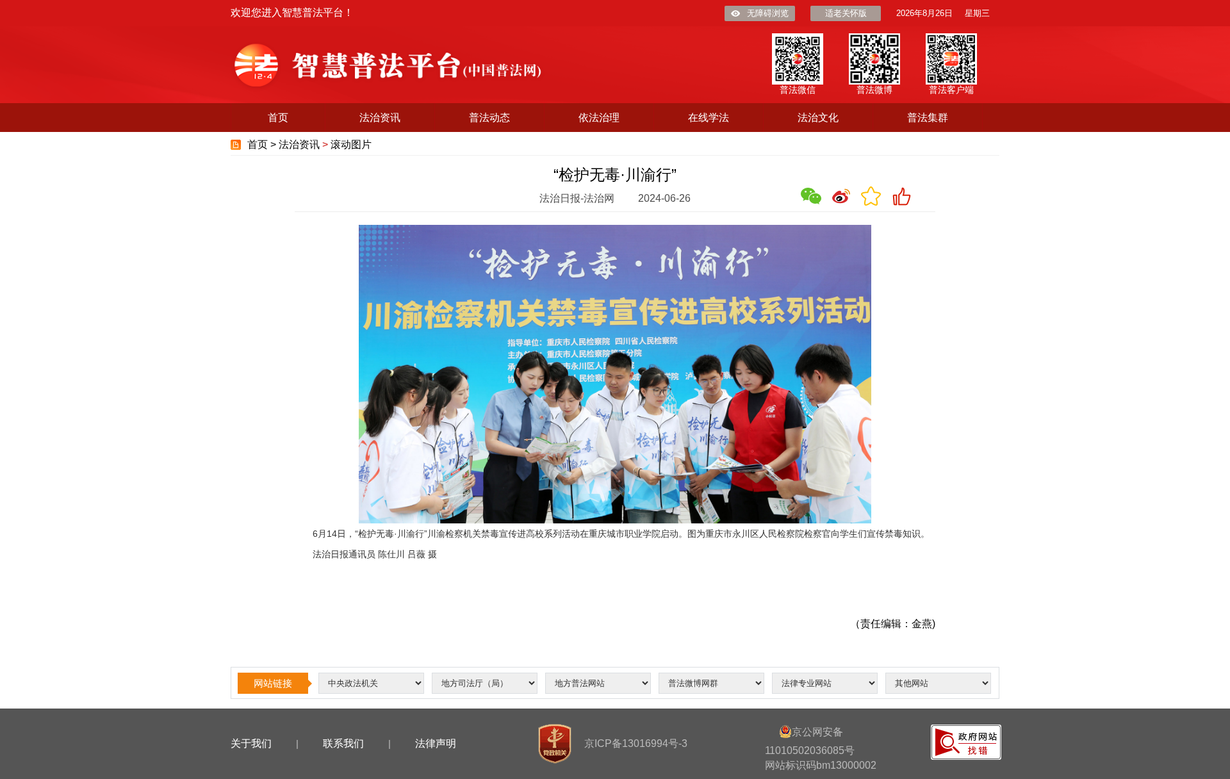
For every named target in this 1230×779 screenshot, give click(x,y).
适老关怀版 (846, 13)
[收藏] (871, 196)
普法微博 (874, 90)
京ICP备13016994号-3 (635, 743)
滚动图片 (351, 144)
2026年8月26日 (924, 13)
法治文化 (818, 117)
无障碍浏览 (768, 13)
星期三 (977, 13)
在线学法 (708, 117)
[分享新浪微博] (841, 196)
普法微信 (798, 90)
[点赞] (901, 196)
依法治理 (598, 117)
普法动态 (489, 117)
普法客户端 (951, 90)
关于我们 (251, 743)
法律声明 (435, 743)
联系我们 (343, 743)
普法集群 (927, 117)
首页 (278, 117)
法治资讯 (379, 117)
